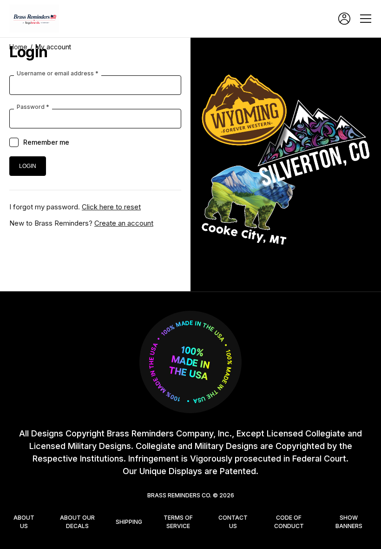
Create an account (123, 223)
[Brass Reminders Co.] (37, 19)
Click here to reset (111, 206)
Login (344, 19)
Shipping (129, 521)
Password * (33, 107)
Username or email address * (58, 73)
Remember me (46, 142)
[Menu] (366, 19)
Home (18, 47)
